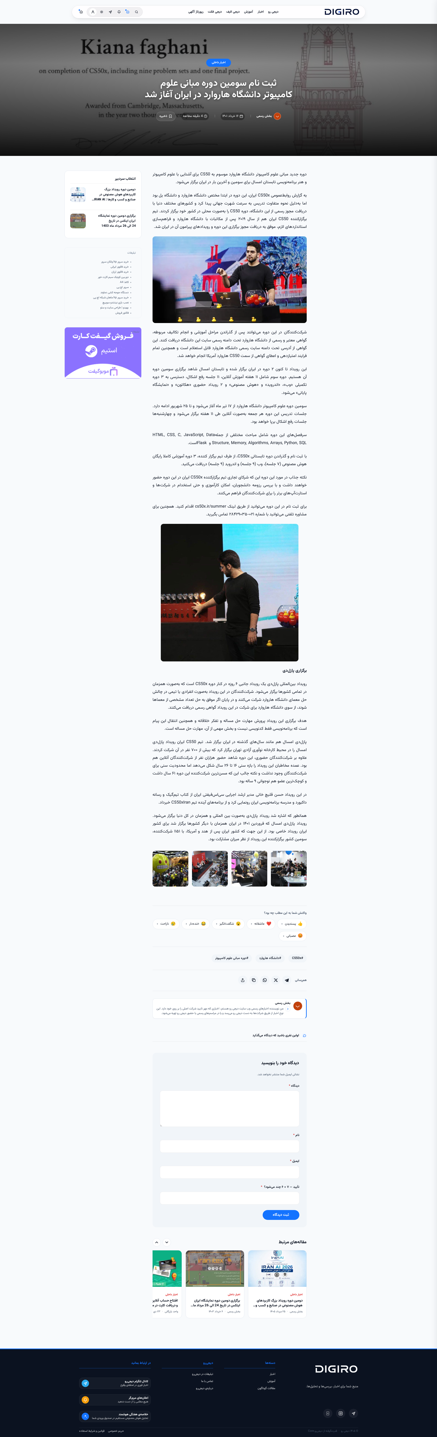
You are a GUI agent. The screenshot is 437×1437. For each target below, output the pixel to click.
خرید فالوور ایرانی (120, 267)
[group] (230, 1284)
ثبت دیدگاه (281, 1215)
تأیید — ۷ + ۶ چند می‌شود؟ (280, 1187)
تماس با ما (207, 1381)
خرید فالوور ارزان (120, 272)
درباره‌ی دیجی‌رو (204, 1388)
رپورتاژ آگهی (195, 11)
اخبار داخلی (218, 62)
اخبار (261, 11)
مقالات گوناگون (266, 1388)
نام (296, 1135)
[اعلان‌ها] (119, 12)
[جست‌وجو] (136, 12)
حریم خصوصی (116, 1431)
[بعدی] (157, 1242)
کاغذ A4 (124, 282)
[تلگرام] (353, 1413)
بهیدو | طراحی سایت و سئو (114, 308)
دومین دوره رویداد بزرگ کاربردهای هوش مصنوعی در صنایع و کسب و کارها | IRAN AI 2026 (115, 194)
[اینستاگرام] (340, 1413)
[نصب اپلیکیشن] (327, 1413)
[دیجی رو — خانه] (341, 12)
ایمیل (294, 1161)
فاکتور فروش (122, 313)
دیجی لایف (233, 11)
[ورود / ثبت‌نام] (93, 12)
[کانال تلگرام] (110, 12)
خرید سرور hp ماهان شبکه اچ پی (111, 298)
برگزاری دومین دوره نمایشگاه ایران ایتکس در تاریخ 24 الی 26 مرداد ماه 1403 (117, 221)
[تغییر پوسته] (101, 12)
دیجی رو (273, 11)
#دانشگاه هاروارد (270, 958)
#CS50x (297, 958)
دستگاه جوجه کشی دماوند (114, 293)
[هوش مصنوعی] (127, 12)
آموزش (248, 11)
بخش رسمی (264, 116)
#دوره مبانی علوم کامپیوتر (231, 958)
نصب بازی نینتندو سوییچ (116, 303)
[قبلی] (167, 1242)
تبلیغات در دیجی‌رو (202, 1374)
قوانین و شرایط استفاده (91, 1431)
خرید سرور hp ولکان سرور (115, 262)
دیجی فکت (215, 11)
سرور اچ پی (123, 287)
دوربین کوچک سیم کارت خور (113, 277)
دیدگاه (294, 1086)
